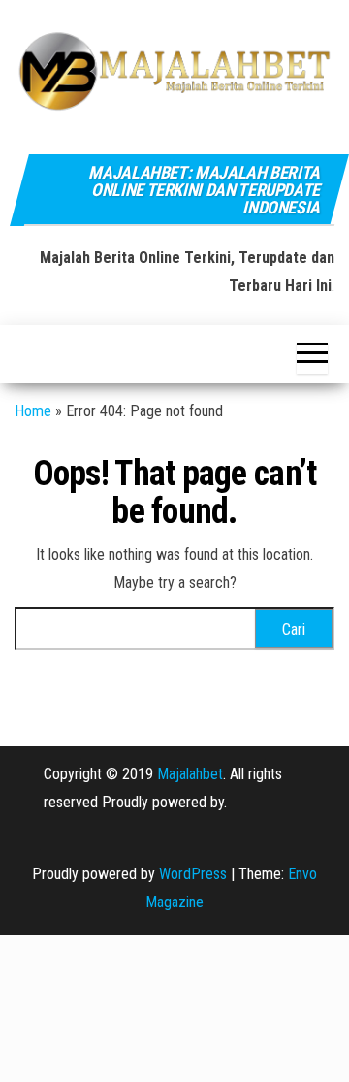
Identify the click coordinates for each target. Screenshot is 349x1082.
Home (33, 411)
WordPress (193, 874)
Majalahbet (190, 774)
